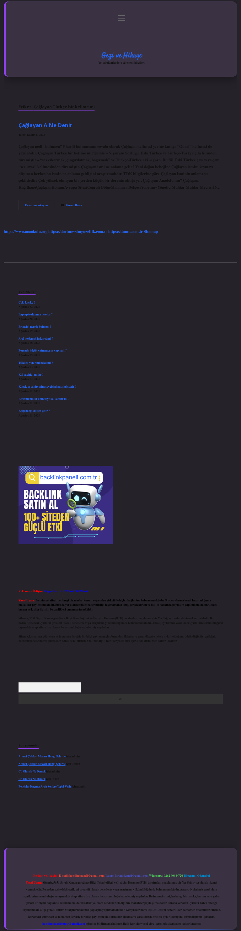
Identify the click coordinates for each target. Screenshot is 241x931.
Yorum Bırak (74, 205)
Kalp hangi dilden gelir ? (34, 410)
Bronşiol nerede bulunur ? (35, 326)
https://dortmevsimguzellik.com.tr (77, 231)
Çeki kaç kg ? (27, 302)
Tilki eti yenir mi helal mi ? (36, 362)
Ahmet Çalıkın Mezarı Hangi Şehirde (42, 756)
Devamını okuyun (39, 206)
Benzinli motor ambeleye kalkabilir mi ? (44, 398)
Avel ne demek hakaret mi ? (36, 338)
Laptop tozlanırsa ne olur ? (36, 314)
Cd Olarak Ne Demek (32, 771)
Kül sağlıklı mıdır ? (31, 374)
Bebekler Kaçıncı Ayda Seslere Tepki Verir (45, 786)
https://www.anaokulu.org (25, 231)
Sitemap (151, 231)
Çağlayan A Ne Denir (45, 125)
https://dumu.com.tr (125, 231)
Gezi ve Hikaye (121, 56)
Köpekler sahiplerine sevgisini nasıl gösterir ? (48, 386)
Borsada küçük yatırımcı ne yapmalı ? (43, 350)
